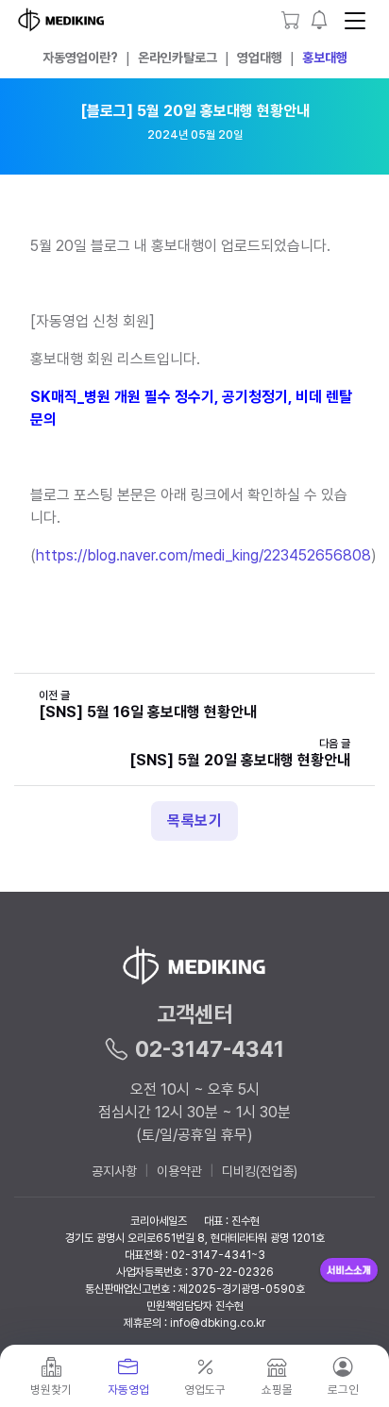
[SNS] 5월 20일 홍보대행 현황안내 (239, 760)
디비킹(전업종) (259, 1171)
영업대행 (259, 57)
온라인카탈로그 (177, 57)
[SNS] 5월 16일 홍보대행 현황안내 (148, 712)
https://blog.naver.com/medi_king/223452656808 (203, 555)
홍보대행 (324, 57)
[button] (319, 20)
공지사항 (114, 1171)
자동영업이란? (80, 57)
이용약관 (179, 1171)
